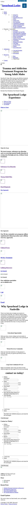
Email (5, 458)
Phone (5, 389)
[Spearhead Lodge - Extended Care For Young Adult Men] (10, 5)
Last (19, 384)
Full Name (7, 378)
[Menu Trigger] (24, 5)
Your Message (7, 395)
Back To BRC (22, 1)
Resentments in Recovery (10, 489)
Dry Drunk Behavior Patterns (11, 492)
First (19, 383)
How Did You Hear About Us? (12, 392)
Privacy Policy (4, 504)
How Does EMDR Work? (10, 491)
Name (5, 381)
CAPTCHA (7, 409)
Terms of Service (13, 504)
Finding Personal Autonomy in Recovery (14, 488)
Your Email (7, 386)
